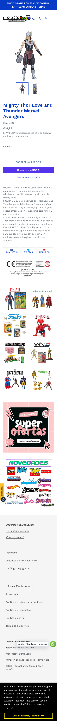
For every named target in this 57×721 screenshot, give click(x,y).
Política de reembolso (18, 610)
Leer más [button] (9, 708)
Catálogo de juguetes (18, 568)
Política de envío (15, 618)
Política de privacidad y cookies (24, 602)
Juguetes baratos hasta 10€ (21, 560)
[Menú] (52, 18)
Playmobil (11, 552)
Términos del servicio (18, 625)
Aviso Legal (12, 594)
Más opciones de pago (28, 177)
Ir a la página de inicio (17, 531)
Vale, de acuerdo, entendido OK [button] (28, 716)
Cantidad (7, 146)
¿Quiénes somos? (15, 537)
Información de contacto (20, 586)
